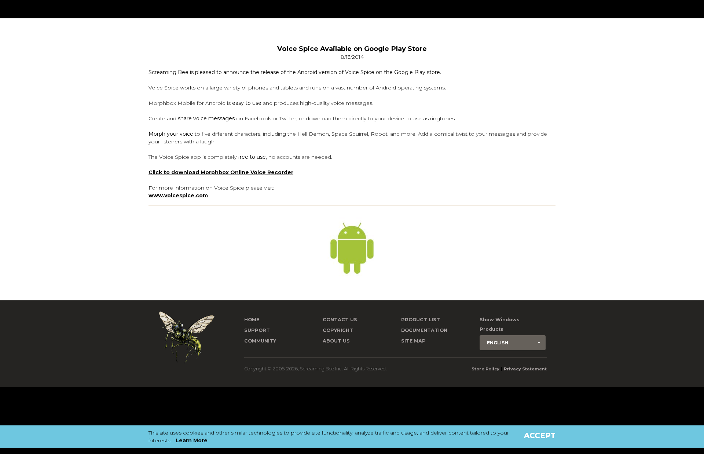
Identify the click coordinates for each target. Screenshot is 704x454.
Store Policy (485, 368)
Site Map (413, 341)
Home (251, 319)
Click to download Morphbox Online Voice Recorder (220, 172)
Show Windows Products (500, 324)
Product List (420, 319)
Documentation (424, 330)
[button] (513, 342)
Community (260, 341)
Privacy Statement (525, 368)
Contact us (340, 319)
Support (257, 330)
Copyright (338, 330)
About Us (336, 341)
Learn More (192, 440)
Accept (540, 435)
